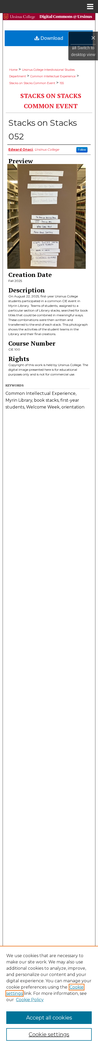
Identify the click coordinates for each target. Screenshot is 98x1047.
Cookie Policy (30, 999)
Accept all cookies (49, 1018)
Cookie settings (49, 1034)
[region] (49, 996)
